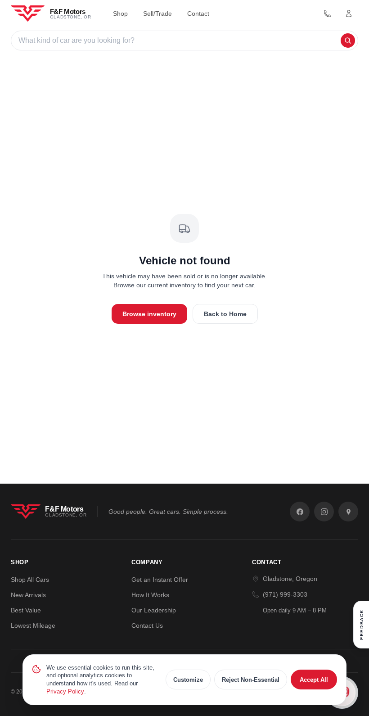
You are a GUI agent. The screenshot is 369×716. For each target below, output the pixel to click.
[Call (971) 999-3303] (328, 13)
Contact (198, 13)
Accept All (314, 679)
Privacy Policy (65, 691)
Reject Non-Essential (250, 679)
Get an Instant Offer (159, 579)
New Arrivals (28, 594)
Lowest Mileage (33, 625)
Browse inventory (149, 313)
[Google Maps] (348, 511)
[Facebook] (300, 511)
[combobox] (178, 40)
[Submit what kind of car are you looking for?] (348, 40)
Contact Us (147, 625)
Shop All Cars (30, 579)
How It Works (150, 594)
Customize (188, 679)
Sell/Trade (157, 13)
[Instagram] (324, 511)
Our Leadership (153, 610)
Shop (120, 13)
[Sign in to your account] (348, 13)
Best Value (26, 610)
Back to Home (225, 313)
